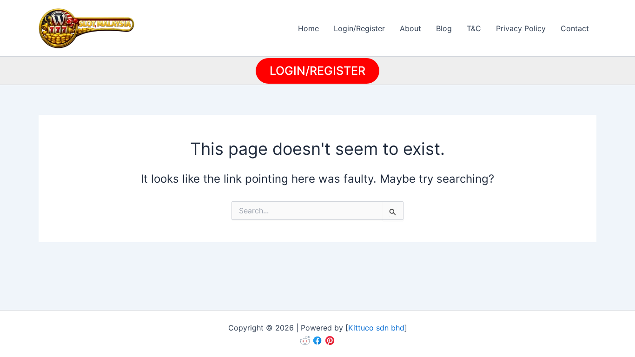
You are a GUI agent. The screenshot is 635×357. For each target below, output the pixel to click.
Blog (444, 28)
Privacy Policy (521, 28)
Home (308, 28)
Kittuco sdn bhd (376, 327)
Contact (575, 28)
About (410, 28)
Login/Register (359, 28)
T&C (474, 28)
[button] (317, 71)
